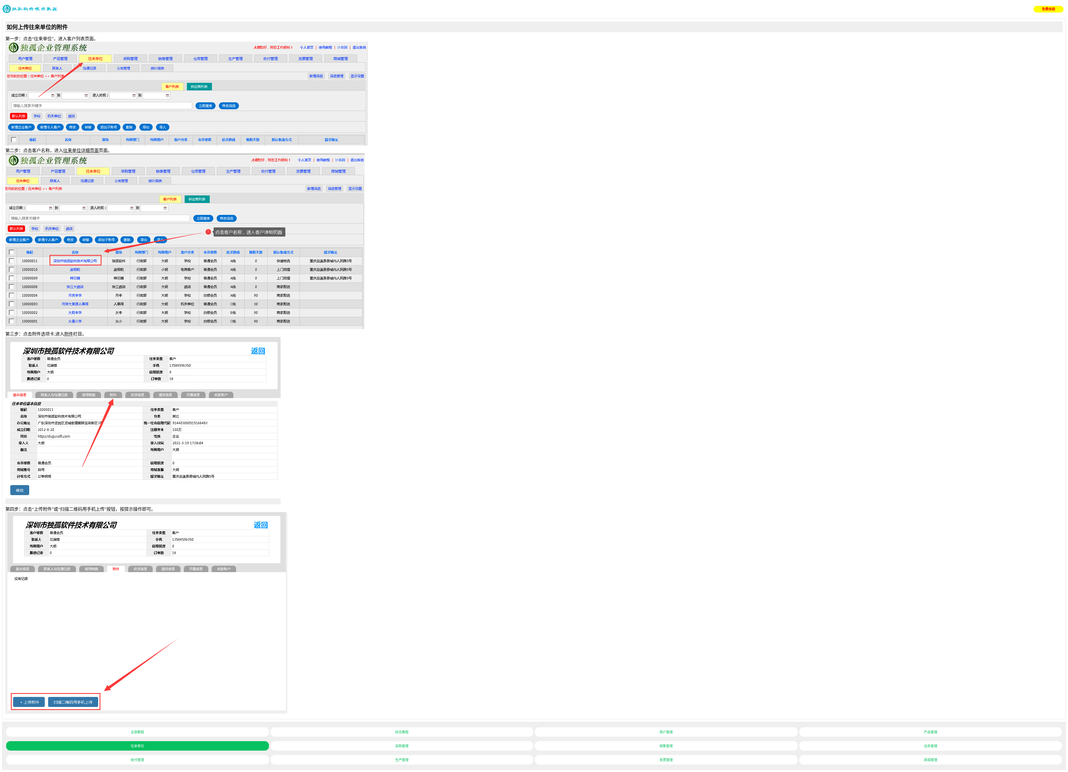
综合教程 (402, 732)
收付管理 (137, 760)
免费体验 (1048, 9)
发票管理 (666, 760)
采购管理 (402, 746)
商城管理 (930, 760)
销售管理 (666, 746)
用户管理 (666, 732)
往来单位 (137, 746)
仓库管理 (930, 746)
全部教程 (137, 732)
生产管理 (402, 760)
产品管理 (930, 732)
